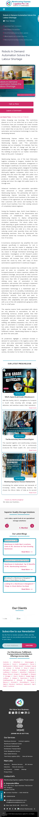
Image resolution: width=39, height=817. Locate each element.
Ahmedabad (24, 682)
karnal (34, 666)
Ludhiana (6, 672)
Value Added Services (10, 753)
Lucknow (11, 686)
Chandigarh (24, 674)
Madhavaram (7, 666)
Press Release (10, 21)
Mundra (11, 684)
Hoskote (6, 662)
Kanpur (15, 670)
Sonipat (27, 666)
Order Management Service (12, 751)
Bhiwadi (20, 680)
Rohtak (18, 668)
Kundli (21, 666)
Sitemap (24, 769)
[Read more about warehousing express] (10, 712)
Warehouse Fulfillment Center (13, 743)
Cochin (32, 678)
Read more (32, 408)
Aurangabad (23, 664)
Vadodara (6, 664)
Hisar (15, 676)
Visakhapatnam (8, 680)
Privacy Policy (8, 772)
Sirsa (25, 668)
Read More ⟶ (27, 552)
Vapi (33, 684)
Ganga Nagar (30, 676)
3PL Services (29, 764)
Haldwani (27, 684)
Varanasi (31, 670)
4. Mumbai (23, 528)
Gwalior (21, 676)
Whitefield (16, 662)
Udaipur (14, 678)
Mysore (5, 682)
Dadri (4, 686)
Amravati (14, 682)
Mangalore (30, 680)
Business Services (17, 764)
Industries (7, 767)
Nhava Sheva (7, 674)
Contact (16, 769)
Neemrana (23, 678)
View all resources (17, 767)
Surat (14, 664)
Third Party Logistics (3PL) (12, 756)
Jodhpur (6, 678)
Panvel (32, 664)
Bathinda (31, 672)
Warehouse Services (10, 741)
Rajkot (5, 684)
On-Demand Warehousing (11, 746)
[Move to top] (3, 813)
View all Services (27, 756)
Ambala (9, 668)
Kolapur (16, 674)
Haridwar (19, 684)
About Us (7, 764)
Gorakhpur (23, 670)
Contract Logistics (24, 741)
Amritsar (14, 672)
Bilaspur (33, 674)
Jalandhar (23, 672)
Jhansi (32, 668)
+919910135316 (10, 796)
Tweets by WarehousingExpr (14, 500)
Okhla (15, 666)
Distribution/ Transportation (12, 748)
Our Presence (8, 769)
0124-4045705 (24, 792)
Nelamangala (29, 662)
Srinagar (8, 676)
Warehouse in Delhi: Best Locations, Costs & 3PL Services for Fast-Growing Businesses (18, 546)
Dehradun (6, 670)
